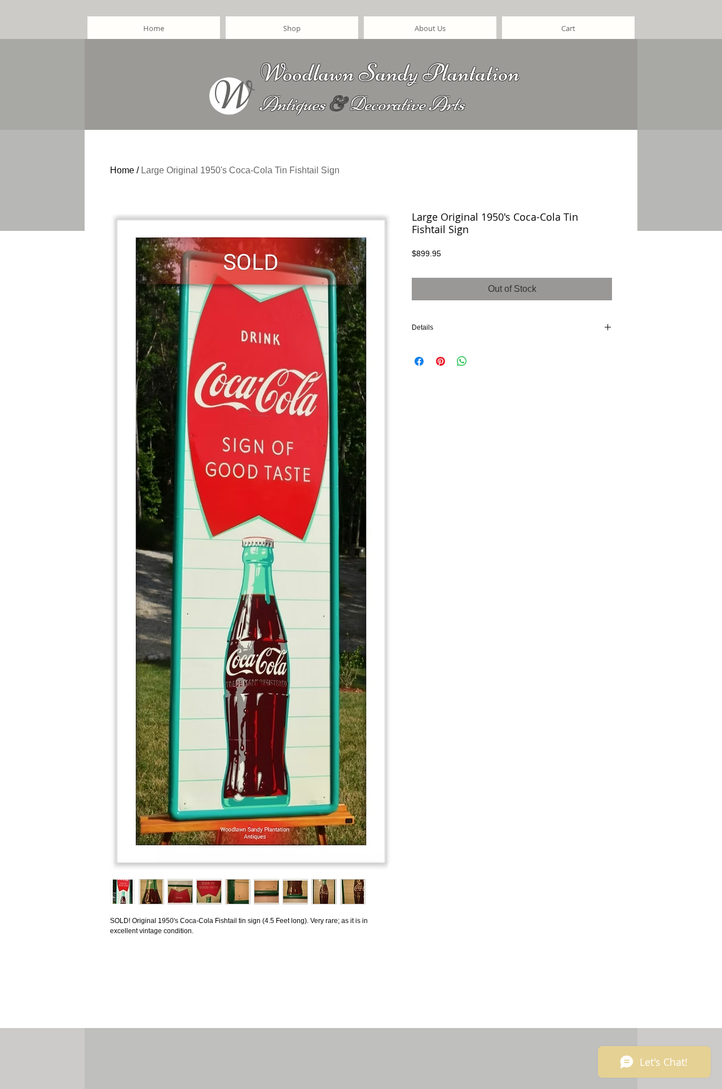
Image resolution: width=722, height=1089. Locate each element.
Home (122, 170)
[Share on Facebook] (419, 361)
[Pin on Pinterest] (440, 361)
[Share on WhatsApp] (462, 361)
